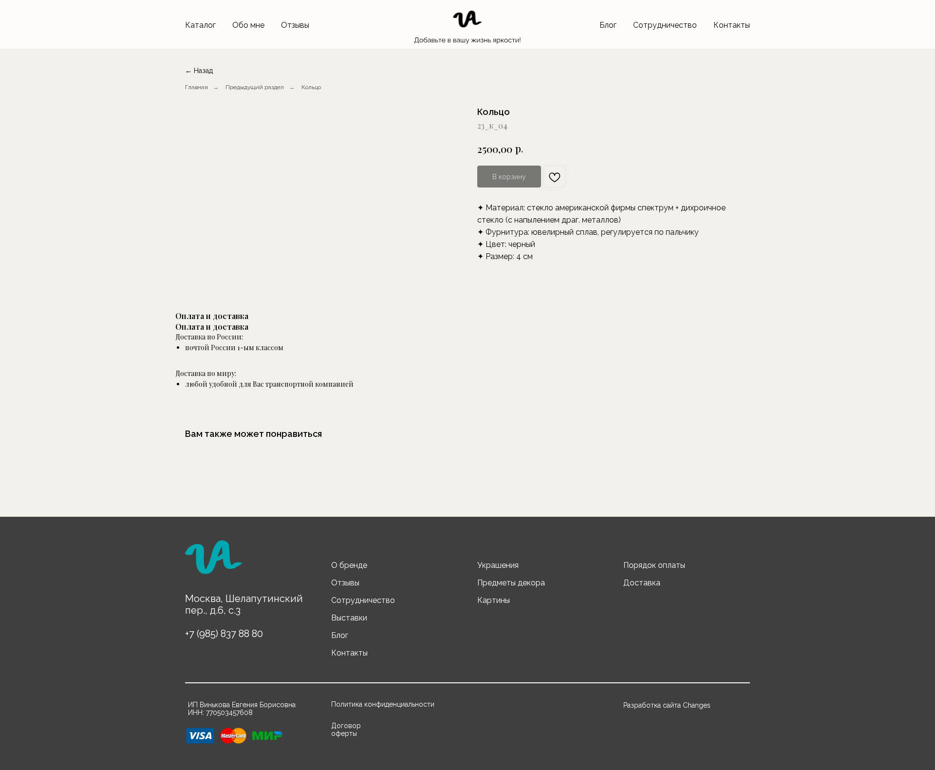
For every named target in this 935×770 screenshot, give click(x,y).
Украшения (498, 565)
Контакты (731, 25)
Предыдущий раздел (254, 87)
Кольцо (311, 87)
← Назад (199, 71)
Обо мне (248, 25)
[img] (213, 562)
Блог (608, 25)
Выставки (349, 617)
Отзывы (295, 25)
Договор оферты (346, 729)
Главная (196, 87)
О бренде (349, 565)
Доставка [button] (641, 582)
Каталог (200, 25)
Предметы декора (511, 582)
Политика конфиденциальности (382, 704)
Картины (493, 600)
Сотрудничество (665, 25)
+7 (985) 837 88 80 (224, 633)
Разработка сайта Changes (667, 705)
